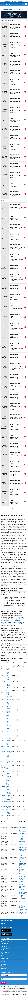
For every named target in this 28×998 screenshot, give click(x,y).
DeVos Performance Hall (9, 817)
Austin (2, 746)
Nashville (3, 751)
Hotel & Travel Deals (5, 952)
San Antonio (3, 741)
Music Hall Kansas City (8, 732)
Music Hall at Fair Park (8, 737)
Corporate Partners (5, 948)
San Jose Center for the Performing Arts (9, 694)
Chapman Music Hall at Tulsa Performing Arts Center (23, 865)
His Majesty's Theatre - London (8, 683)
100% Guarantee (4, 943)
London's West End (15, 535)
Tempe (2, 687)
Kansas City (3, 730)
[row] (14, 27)
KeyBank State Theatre (8, 788)
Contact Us (3, 940)
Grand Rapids (2, 816)
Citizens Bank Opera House (8, 811)
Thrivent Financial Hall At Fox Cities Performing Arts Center (9, 779)
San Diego (2, 676)
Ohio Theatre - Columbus (8, 792)
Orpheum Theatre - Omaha (8, 763)
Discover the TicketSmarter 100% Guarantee (14, 1)
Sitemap (3, 965)
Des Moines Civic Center (8, 768)
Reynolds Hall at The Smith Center (23, 851)
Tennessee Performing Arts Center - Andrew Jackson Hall (9, 755)
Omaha (2, 761)
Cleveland (3, 786)
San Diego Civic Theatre (8, 677)
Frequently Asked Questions (7, 941)
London (3, 681)
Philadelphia (4, 801)
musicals (22, 519)
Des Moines (3, 766)
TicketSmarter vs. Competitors (7, 951)
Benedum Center (8, 772)
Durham (3, 795)
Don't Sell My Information (6, 963)
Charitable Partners (5, 949)
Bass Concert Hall (8, 748)
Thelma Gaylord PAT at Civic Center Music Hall (8, 714)
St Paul (2, 706)
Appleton (3, 775)
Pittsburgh (3, 771)
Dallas (2, 736)
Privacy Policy (4, 961)
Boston (2, 809)
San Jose (2, 691)
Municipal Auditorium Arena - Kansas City (22, 871)
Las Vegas (2, 700)
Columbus (3, 791)
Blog (2, 955)
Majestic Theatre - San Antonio (22, 883)
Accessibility (3, 964)
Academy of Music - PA (8, 803)
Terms (2, 960)
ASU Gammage (8, 688)
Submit (3, 982)
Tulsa (2, 720)
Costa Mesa (2, 667)
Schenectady (4, 806)
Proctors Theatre (8, 807)
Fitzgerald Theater (8, 707)
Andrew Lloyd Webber (12, 584)
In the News (3, 953)
